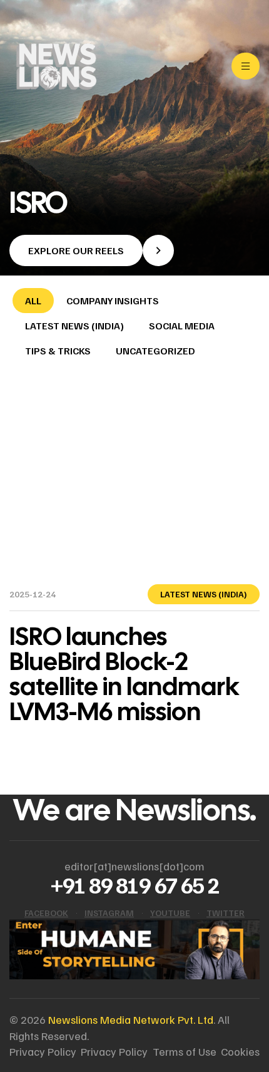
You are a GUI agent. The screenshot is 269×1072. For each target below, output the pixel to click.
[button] (91, 250)
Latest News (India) (74, 325)
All (33, 300)
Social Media (182, 325)
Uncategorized (155, 350)
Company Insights (112, 300)
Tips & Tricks (58, 350)
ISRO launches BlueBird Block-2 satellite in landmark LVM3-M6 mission (124, 674)
